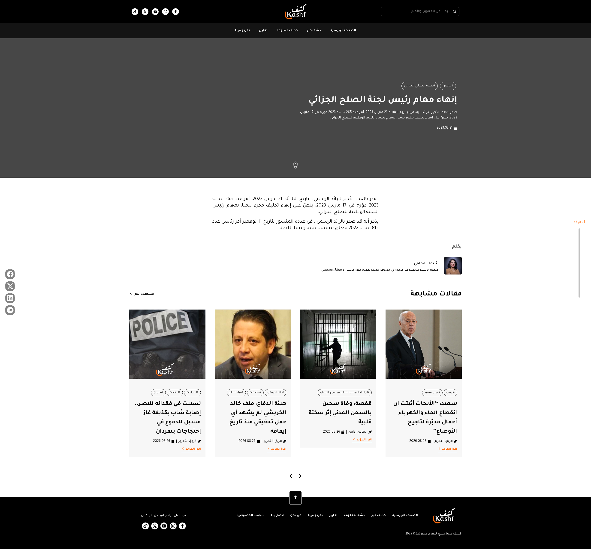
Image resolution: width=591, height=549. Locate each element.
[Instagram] (165, 11)
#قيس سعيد (432, 392)
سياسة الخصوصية (251, 515)
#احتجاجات (192, 392)
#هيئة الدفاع (236, 392)
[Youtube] (155, 11)
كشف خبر (314, 30)
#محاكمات (255, 392)
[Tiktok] (135, 11)
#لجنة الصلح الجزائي (419, 86)
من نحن (296, 515)
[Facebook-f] (175, 11)
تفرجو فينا (242, 30)
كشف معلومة (287, 30)
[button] (10, 274)
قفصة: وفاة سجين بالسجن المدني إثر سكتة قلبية (340, 413)
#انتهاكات (174, 392)
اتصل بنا (277, 515)
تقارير (263, 30)
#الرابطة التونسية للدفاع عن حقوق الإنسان (344, 392)
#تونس (448, 86)
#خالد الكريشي (275, 392)
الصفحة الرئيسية (343, 30)
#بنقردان (158, 392)
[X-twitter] (145, 11)
